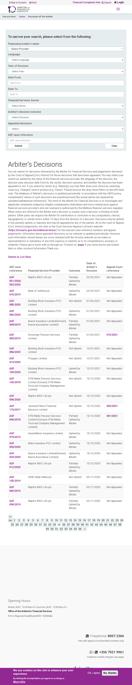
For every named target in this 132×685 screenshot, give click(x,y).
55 (75, 528)
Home (22, 16)
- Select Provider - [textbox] (19, 48)
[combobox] (66, 49)
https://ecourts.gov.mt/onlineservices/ (32, 230)
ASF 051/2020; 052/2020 (15, 281)
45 (105, 524)
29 (31, 524)
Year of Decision (18, 65)
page (81, 244)
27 (21, 524)
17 (89, 520)
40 (82, 524)
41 (87, 524)
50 (52, 528)
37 (68, 524)
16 (84, 520)
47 (115, 524)
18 (93, 520)
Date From (14, 77)
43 (96, 524)
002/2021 (112, 406)
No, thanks (110, 673)
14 (75, 520)
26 (17, 524)
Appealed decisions (20, 123)
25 (12, 524)
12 (65, 520)
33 (49, 524)
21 (107, 520)
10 (56, 520)
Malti (34, 2)
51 (56, 528)
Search (107, 2)
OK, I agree (94, 672)
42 (91, 524)
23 (117, 520)
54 (70, 528)
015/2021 (112, 334)
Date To (13, 88)
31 (40, 524)
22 (112, 520)
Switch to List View (19, 256)
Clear (114, 146)
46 (110, 524)
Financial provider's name (23, 43)
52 (61, 528)
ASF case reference (20, 134)
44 (101, 524)
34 (54, 524)
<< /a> (10, 518)
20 (103, 520)
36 (63, 524)
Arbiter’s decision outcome (24, 111)
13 (70, 520)
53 (66, 528)
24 (121, 520)
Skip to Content (18, 2)
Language (14, 54)
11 (61, 520)
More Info (19, 681)
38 (73, 524)
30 (35, 524)
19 (98, 520)
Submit (18, 146)
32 (45, 524)
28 (26, 524)
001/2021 (112, 415)
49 (47, 528)
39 (77, 524)
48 (119, 524)
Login (120, 2)
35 (59, 524)
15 (79, 520)
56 (80, 528)
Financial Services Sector (23, 100)
